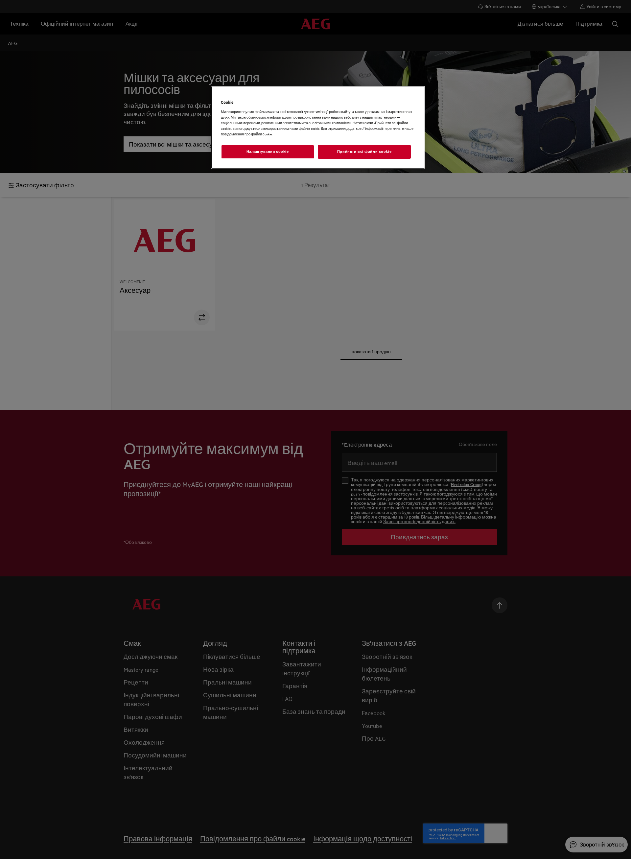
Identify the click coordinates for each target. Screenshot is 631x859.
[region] (318, 127)
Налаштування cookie (267, 151)
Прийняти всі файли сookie (364, 151)
